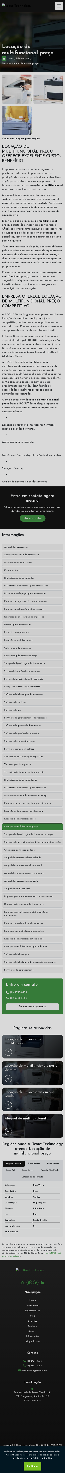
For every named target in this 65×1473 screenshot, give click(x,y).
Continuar (32, 1466)
